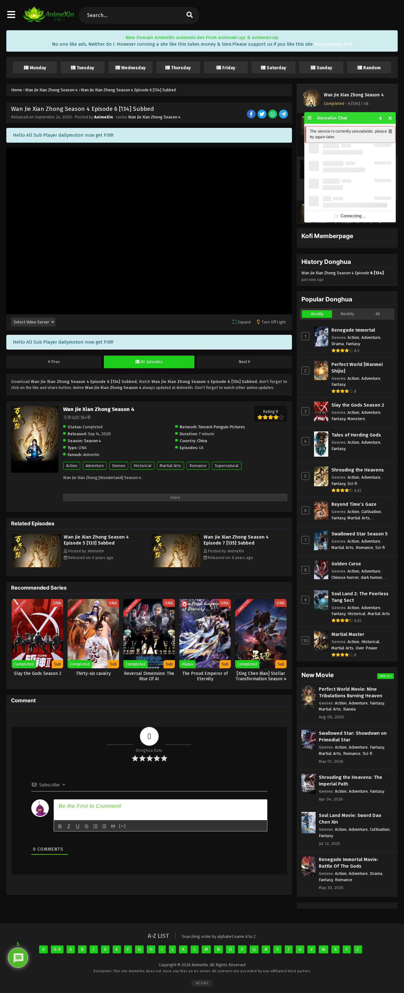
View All (385, 676)
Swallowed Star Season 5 (359, 534)
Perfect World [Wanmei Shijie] (357, 368)
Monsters (356, 418)
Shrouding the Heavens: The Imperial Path (350, 780)
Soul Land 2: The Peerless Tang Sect (360, 597)
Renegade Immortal (353, 330)
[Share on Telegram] (284, 114)
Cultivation (371, 511)
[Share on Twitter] (262, 114)
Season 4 (92, 440)
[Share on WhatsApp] (273, 114)
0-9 (57, 949)
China (202, 440)
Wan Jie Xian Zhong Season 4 (154, 117)
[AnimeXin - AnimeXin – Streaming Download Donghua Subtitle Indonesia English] (48, 20)
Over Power (366, 648)
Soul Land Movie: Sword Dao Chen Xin (350, 819)
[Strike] (86, 826)
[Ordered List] (95, 826)
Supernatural (227, 465)
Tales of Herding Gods (356, 435)
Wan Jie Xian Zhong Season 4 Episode (342, 276)
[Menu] (309, 118)
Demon (118, 465)
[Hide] (390, 118)
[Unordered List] (104, 826)
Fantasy (353, 343)
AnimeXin (103, 117)
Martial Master (347, 634)
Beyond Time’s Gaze (354, 504)
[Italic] (68, 826)
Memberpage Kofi (333, 44)
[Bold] (60, 826)
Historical (143, 465)
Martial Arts (170, 465)
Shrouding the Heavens (357, 470)
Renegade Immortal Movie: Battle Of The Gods (348, 863)
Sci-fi (352, 483)
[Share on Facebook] (252, 114)
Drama (337, 343)
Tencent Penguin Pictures (221, 427)
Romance (197, 465)
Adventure (95, 465)
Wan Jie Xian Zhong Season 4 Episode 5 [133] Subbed (96, 540)
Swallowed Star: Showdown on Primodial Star (353, 736)
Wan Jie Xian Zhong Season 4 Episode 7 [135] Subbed (236, 540)
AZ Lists (202, 983)
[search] (189, 15)
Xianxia (349, 709)
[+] (122, 826)
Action (71, 465)
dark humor (371, 577)
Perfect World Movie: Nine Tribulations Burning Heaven (350, 692)
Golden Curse (346, 564)
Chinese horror (345, 577)
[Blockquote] (113, 826)
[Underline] (77, 826)
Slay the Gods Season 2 (357, 405)
